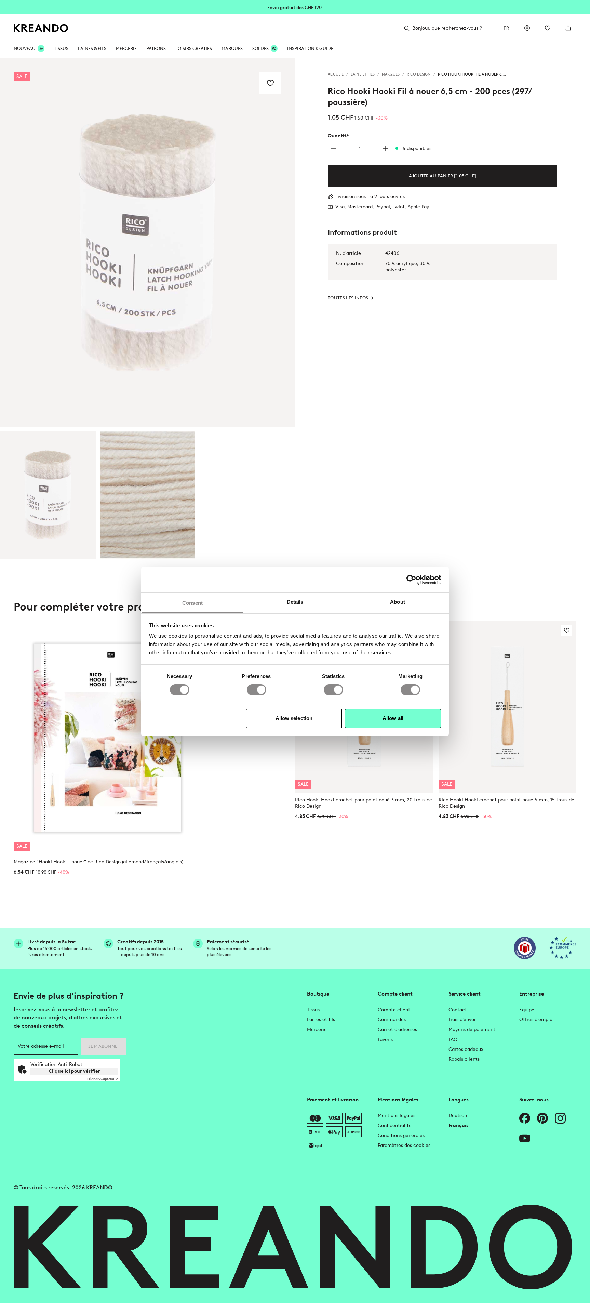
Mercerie (317, 1029)
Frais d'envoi (461, 1020)
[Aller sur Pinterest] (542, 1118)
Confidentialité (395, 1125)
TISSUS (61, 48)
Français (458, 1125)
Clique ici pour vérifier (74, 1071)
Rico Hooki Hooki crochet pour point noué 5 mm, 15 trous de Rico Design (506, 803)
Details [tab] (295, 602)
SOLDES (260, 48)
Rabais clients (464, 1059)
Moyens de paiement (471, 1029)
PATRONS (156, 48)
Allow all (393, 718)
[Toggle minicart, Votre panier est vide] (568, 28)
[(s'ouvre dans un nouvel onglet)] (525, 948)
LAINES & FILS (92, 48)
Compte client (394, 1010)
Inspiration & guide (310, 48)
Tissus (313, 1010)
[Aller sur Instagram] (560, 1118)
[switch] (256, 689)
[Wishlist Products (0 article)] (547, 28)
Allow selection (294, 718)
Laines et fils (321, 1020)
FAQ (452, 1039)
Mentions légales (396, 1116)
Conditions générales (401, 1135)
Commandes (392, 1020)
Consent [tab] (192, 603)
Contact (457, 1010)
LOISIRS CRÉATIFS (193, 48)
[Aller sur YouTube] (524, 1138)
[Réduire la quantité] (333, 148)
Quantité (338, 136)
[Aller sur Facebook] (524, 1118)
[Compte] (527, 28)
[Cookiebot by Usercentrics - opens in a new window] (411, 579)
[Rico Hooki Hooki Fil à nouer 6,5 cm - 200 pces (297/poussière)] (48, 495)
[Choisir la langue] (506, 28)
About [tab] (397, 602)
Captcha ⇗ (102, 1078)
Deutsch (457, 1116)
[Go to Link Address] (295, 7)
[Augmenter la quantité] (385, 148)
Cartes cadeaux (465, 1049)
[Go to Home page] (41, 28)
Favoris (385, 1039)
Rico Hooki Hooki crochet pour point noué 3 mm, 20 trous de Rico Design (363, 803)
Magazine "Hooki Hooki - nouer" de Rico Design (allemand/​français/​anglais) (98, 862)
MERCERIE (126, 48)
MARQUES (232, 48)
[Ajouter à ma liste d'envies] (270, 83)
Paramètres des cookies (404, 1145)
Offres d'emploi (536, 1020)
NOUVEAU (25, 48)
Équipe (526, 1010)
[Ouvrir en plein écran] (147, 242)
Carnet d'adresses (397, 1029)
